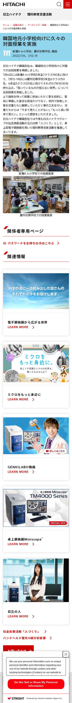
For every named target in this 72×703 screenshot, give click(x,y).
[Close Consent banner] (66, 654)
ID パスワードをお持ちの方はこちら (28, 243)
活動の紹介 (18, 25)
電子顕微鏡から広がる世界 (27, 322)
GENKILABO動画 (22, 467)
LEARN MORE (18, 327)
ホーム (6, 25)
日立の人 (14, 612)
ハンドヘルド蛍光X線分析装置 (25, 638)
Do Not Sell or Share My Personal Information (36, 684)
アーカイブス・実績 (36, 25)
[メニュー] (67, 4)
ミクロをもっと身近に (24, 395)
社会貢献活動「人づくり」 (22, 631)
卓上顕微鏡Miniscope (25, 539)
